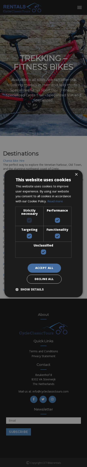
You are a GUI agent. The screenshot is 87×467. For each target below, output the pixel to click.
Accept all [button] (44, 268)
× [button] (76, 174)
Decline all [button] (44, 279)
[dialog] (43, 233)
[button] (30, 289)
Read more (55, 201)
